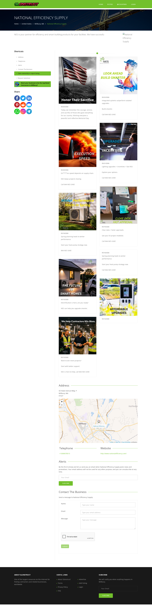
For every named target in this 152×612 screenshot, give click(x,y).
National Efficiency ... (99, 426)
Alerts (20, 65)
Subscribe (65, 483)
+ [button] (62, 401)
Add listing (83, 583)
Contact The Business (25, 69)
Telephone (21, 61)
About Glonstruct (64, 579)
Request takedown (24, 78)
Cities (110, 4)
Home (101, 4)
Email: (63, 511)
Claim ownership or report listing (28, 73)
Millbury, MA (39, 24)
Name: (63, 504)
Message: (64, 519)
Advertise (82, 579)
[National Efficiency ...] (99, 421)
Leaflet (111, 442)
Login (133, 4)
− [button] (62, 405)
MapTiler (118, 442)
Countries (122, 4)
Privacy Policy (63, 587)
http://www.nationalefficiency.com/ (113, 453)
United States (27, 24)
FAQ (59, 591)
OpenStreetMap (126, 442)
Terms (60, 583)
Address (20, 57)
